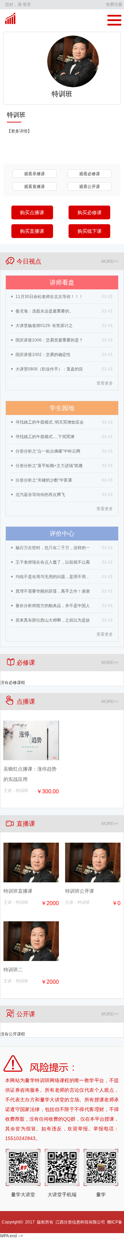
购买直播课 (32, 231)
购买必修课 (90, 212)
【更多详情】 (19, 131)
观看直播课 (34, 186)
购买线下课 (90, 231)
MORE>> (109, 261)
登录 (27, 4)
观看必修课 (89, 173)
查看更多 (104, 383)
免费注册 (114, 4)
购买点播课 (32, 212)
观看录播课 (34, 173)
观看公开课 (89, 186)
